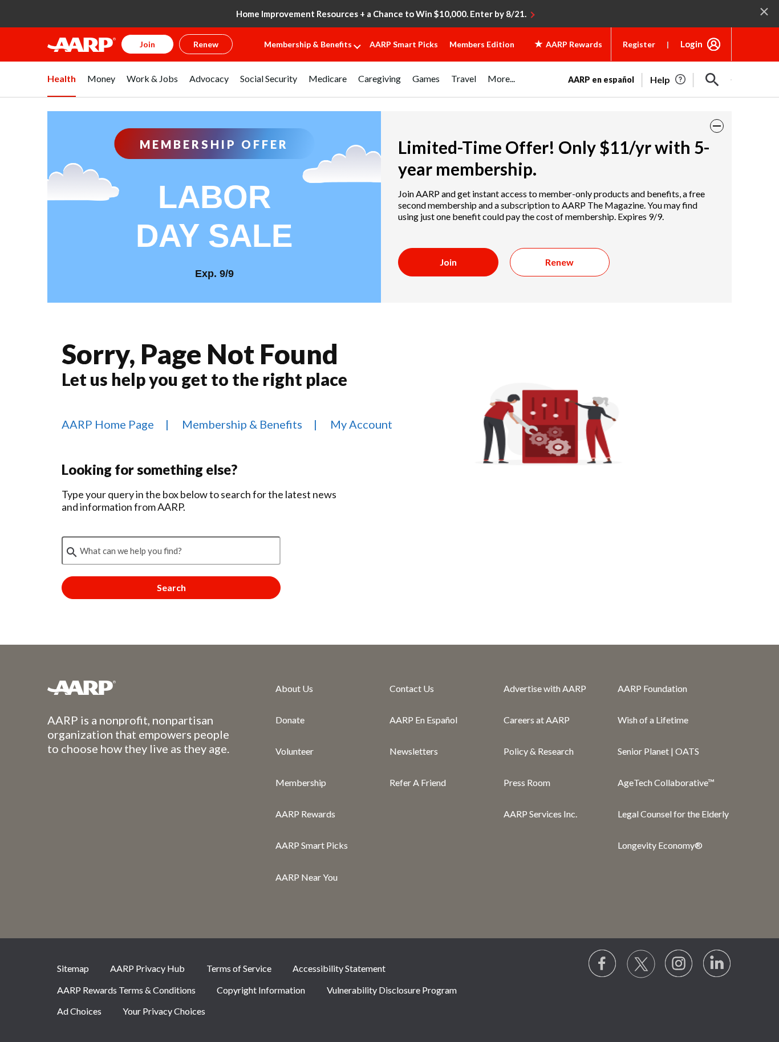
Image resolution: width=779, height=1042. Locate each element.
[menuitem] (61, 85)
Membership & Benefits (308, 44)
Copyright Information (261, 989)
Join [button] (147, 44)
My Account (361, 424)
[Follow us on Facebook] (603, 964)
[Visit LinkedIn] (717, 964)
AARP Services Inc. (540, 813)
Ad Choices (79, 1011)
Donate (290, 719)
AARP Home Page (108, 424)
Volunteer (294, 751)
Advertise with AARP (545, 688)
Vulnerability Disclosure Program (392, 989)
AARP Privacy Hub (147, 968)
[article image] (668, 80)
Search (171, 587)
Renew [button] (205, 44)
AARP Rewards (305, 813)
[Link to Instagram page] (679, 964)
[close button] (717, 126)
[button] (712, 80)
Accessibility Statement (339, 968)
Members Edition (481, 44)
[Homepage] (81, 44)
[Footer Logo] (138, 687)
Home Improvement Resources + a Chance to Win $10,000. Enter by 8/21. (381, 14)
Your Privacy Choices (164, 1011)
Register (639, 44)
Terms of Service (238, 968)
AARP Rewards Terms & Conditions (126, 989)
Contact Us (412, 688)
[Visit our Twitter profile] (641, 964)
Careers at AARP (537, 719)
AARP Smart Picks (404, 44)
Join (448, 262)
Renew (559, 262)
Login (691, 44)
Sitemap (73, 968)
